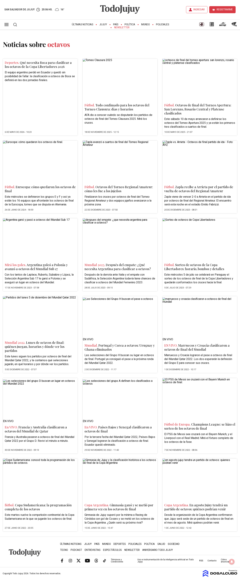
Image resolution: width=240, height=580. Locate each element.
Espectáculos (112, 550)
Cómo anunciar (225, 560)
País (115, 24)
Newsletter (121, 27)
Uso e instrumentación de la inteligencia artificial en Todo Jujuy (165, 560)
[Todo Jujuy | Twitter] (78, 560)
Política (130, 24)
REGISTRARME (225, 9)
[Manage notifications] (232, 562)
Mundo (145, 24)
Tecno (64, 550)
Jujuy (103, 24)
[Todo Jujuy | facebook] (62, 560)
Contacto (211, 560)
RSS (201, 560)
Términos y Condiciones (117, 560)
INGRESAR (199, 9)
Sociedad (174, 544)
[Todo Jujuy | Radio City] (212, 25)
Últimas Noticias (82, 24)
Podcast (76, 550)
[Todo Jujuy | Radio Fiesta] (234, 25)
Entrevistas (92, 550)
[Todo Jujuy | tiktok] (104, 560)
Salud (161, 544)
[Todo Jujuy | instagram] (70, 560)
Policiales (162, 24)
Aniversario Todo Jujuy (157, 550)
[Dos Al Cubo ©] (220, 576)
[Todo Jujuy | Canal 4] (201, 25)
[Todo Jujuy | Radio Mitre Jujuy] (222, 25)
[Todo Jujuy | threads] (96, 560)
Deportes (119, 544)
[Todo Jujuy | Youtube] (87, 560)
